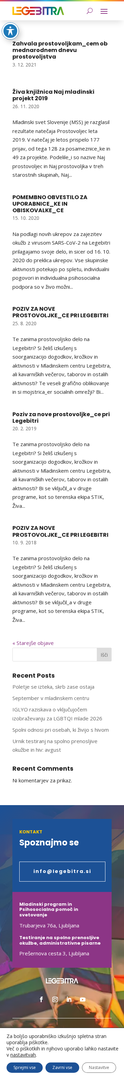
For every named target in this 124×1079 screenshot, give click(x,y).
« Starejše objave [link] (33, 642)
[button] (104, 11)
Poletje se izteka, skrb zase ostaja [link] (53, 686)
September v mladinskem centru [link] (50, 698)
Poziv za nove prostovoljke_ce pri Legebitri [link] (61, 417)
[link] (38, 11)
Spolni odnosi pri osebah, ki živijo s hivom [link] (60, 729)
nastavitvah (23, 1055)
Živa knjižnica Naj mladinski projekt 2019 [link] (53, 95)
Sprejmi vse (24, 1067)
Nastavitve (99, 1067)
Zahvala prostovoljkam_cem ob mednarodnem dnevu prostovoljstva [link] (59, 50)
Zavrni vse (62, 1067)
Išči (104, 654)
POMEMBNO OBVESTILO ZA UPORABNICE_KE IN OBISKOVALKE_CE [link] (49, 203)
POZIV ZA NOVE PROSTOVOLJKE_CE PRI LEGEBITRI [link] (60, 312)
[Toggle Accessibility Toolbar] (10, 31)
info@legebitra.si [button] (62, 871)
